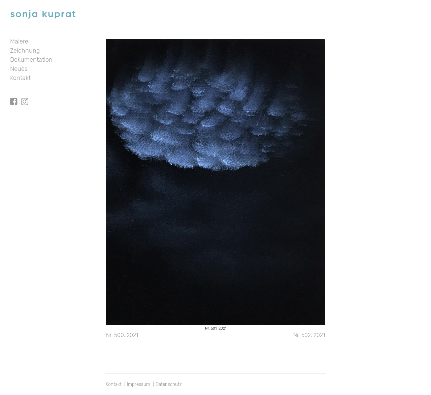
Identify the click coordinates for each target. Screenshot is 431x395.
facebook (14, 95)
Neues (19, 69)
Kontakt (20, 78)
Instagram (24, 95)
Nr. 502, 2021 (309, 335)
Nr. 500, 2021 (122, 335)
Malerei (20, 41)
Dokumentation (31, 59)
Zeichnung (25, 50)
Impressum (138, 384)
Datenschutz (169, 384)
